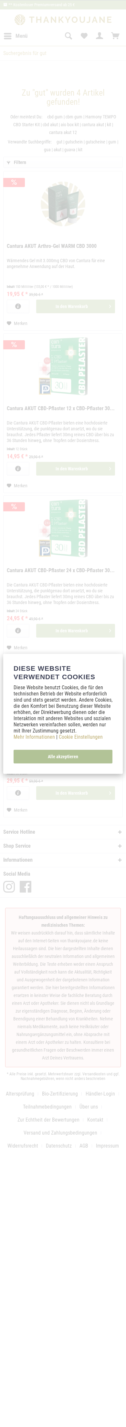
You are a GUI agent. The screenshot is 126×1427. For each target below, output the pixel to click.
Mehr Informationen (35, 737)
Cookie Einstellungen (81, 737)
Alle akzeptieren (63, 756)
